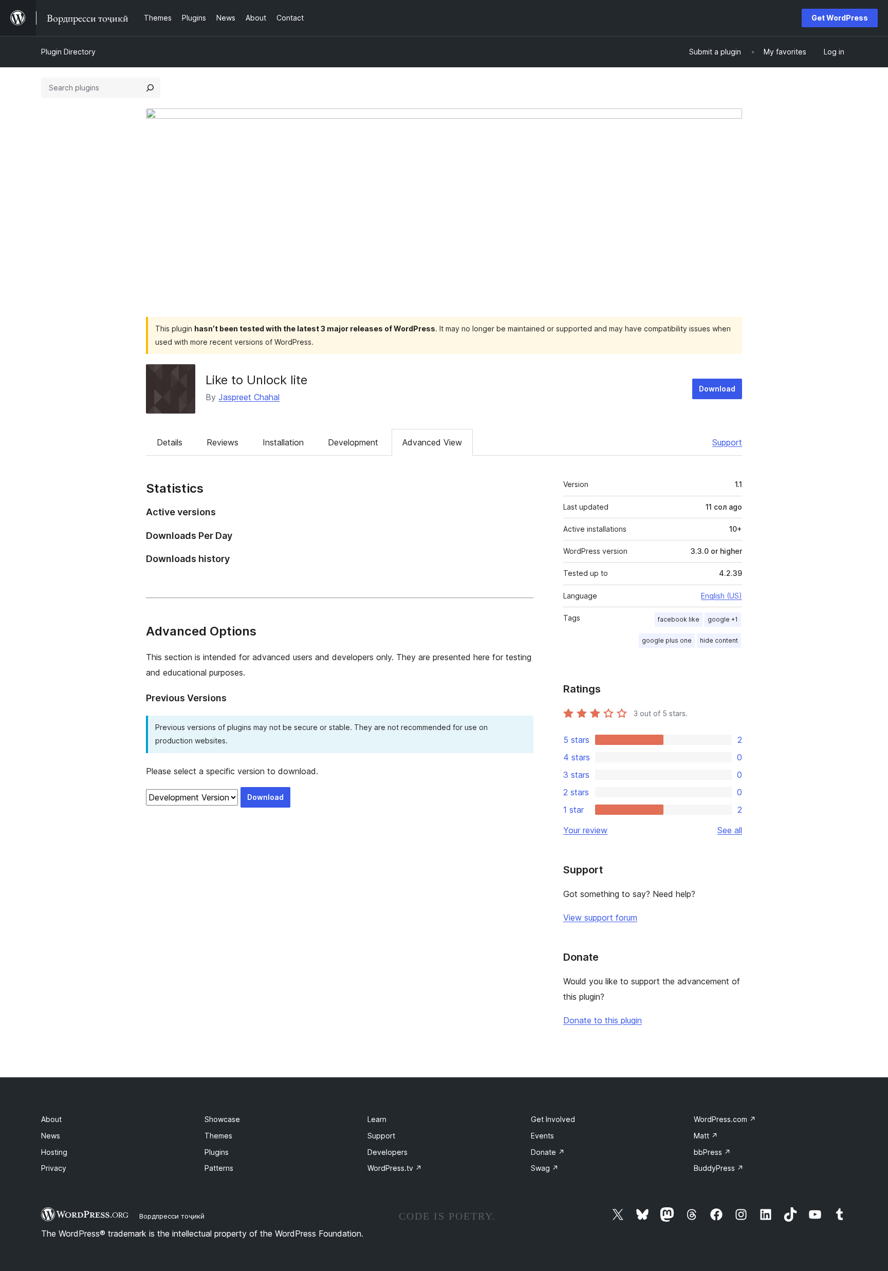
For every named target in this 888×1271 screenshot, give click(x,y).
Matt (706, 1135)
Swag (545, 1168)
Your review (585, 830)
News (50, 1135)
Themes (218, 1135)
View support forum (600, 917)
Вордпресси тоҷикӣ (172, 1216)
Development (353, 442)
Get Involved (553, 1119)
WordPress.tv (394, 1168)
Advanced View (432, 442)
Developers (387, 1152)
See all (729, 830)
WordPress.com (725, 1119)
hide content (719, 640)
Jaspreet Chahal (249, 397)
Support (727, 442)
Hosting (54, 1152)
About (51, 1119)
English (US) (721, 595)
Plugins (217, 1152)
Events (542, 1135)
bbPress (712, 1152)
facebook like (678, 619)
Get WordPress (839, 17)
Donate (548, 1152)
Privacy (53, 1168)
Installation (283, 442)
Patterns (219, 1168)
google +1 (723, 619)
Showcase (222, 1119)
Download (717, 388)
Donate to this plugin (602, 1020)
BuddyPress (719, 1168)
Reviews (222, 442)
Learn (376, 1119)
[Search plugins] (150, 88)
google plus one (667, 640)
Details (169, 442)
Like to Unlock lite (256, 379)
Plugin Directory (68, 51)
